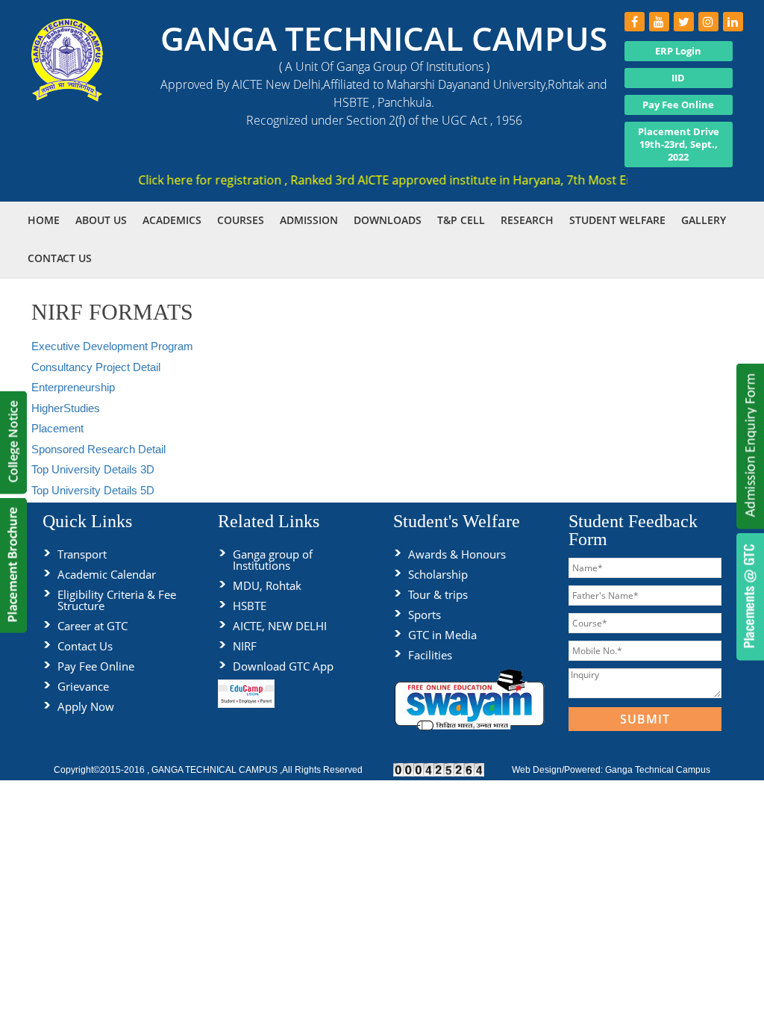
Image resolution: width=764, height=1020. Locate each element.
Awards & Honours (457, 554)
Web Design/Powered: (558, 770)
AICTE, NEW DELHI (280, 625)
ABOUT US (101, 220)
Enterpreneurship (73, 387)
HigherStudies (65, 408)
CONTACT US (60, 258)
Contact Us (85, 645)
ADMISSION (309, 220)
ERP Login (678, 50)
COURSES (240, 220)
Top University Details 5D (92, 490)
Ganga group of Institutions (273, 560)
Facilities (430, 654)
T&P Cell (461, 220)
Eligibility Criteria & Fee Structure (116, 600)
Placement (57, 428)
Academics (172, 220)
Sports (424, 614)
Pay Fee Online (678, 104)
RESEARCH (527, 220)
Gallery (703, 220)
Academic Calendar (106, 574)
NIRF (245, 645)
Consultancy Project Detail (95, 367)
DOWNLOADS (388, 220)
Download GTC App (283, 666)
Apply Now (85, 706)
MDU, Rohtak (267, 585)
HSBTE (249, 605)
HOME (44, 220)
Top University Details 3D (92, 469)
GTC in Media (442, 634)
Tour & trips (438, 594)
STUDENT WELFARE (617, 220)
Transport (82, 554)
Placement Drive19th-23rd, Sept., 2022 (678, 144)
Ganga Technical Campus (657, 770)
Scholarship (438, 574)
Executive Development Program (112, 346)
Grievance (83, 686)
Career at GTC (92, 625)
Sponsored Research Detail (98, 449)
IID (678, 77)
